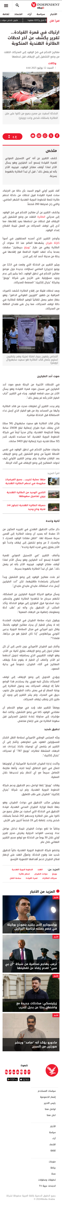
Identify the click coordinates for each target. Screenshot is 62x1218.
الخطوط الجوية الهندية (22, 869)
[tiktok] (10, 1072)
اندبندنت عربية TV (47, 1186)
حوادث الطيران (41, 873)
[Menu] (6, 5)
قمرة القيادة (32, 878)
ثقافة (6, 14)
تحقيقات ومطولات (47, 1180)
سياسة (41, 14)
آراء (29, 14)
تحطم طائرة (24, 873)
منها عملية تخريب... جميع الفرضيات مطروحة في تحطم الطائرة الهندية (25, 481)
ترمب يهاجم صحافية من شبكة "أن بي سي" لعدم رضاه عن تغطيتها (31, 966)
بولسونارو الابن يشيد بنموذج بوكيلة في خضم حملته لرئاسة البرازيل (32, 927)
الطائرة (41, 216)
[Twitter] (25, 1072)
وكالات (52, 63)
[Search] (17, 5)
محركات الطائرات (49, 878)
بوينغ (27, 247)
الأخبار (53, 14)
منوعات (52, 1162)
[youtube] (17, 1072)
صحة (53, 1174)
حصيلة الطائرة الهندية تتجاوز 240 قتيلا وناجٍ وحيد (26, 507)
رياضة (53, 1168)
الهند (40, 869)
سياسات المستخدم (47, 1091)
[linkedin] (14, 1072)
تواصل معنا (50, 1109)
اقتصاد (18, 14)
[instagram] (21, 1072)
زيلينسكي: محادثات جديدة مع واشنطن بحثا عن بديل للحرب (36, 1005)
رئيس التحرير (50, 1103)
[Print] (33, 135)
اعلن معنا (51, 1115)
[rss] (6, 1072)
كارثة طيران (52, 242)
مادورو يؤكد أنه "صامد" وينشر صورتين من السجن (36, 1045)
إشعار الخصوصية (48, 1097)
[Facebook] (29, 1072)
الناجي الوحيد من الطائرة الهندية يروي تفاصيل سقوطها (26, 494)
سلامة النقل (15, 878)
